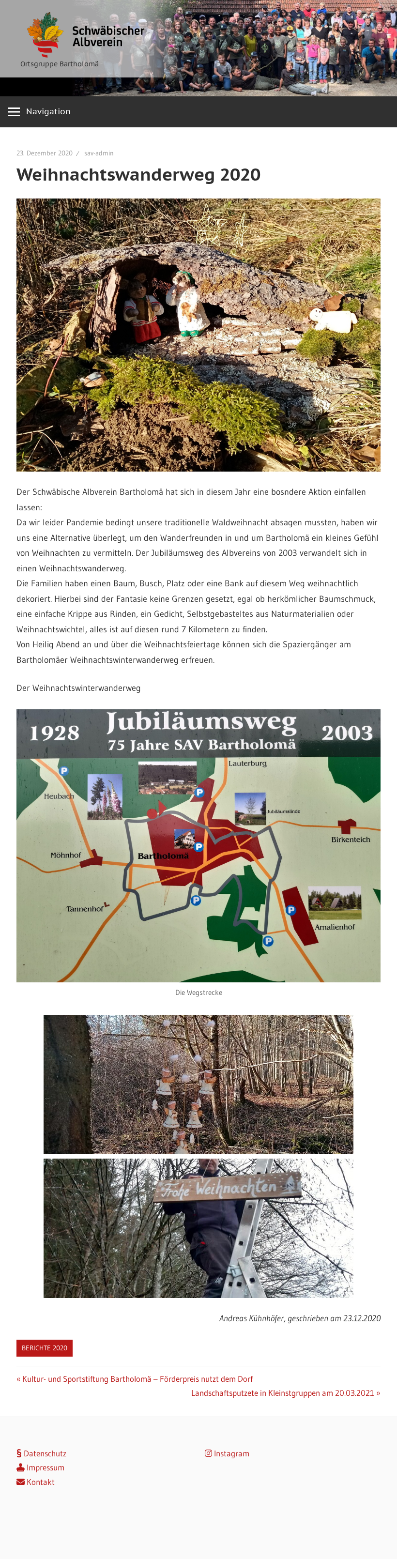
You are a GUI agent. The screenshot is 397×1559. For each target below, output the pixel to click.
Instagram (230, 1453)
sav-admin (99, 153)
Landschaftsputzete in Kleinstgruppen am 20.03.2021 (282, 1393)
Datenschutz (44, 1453)
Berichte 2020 (44, 1348)
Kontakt (40, 1482)
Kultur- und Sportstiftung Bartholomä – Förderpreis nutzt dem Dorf (137, 1379)
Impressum (44, 1467)
